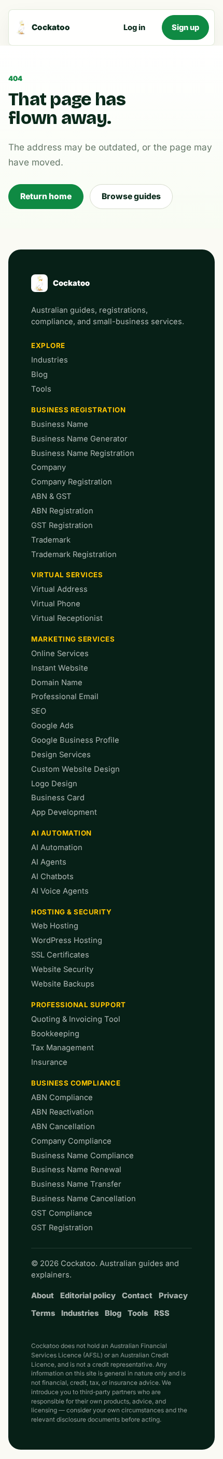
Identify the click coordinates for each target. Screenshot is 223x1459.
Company (48, 467)
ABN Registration (62, 511)
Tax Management (62, 1047)
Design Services (61, 754)
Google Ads (52, 725)
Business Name (59, 424)
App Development (64, 812)
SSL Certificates (60, 955)
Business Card (58, 797)
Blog (39, 374)
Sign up (185, 27)
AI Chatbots (52, 876)
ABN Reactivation (62, 1112)
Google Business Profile (75, 740)
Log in (134, 27)
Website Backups (62, 984)
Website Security (62, 969)
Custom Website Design (75, 769)
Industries (49, 360)
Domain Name (56, 682)
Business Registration (78, 410)
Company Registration (71, 482)
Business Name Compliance (82, 1155)
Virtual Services (67, 575)
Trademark (51, 540)
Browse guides (131, 196)
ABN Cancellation (63, 1126)
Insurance (49, 1062)
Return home (46, 196)
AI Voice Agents (60, 891)
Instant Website (59, 668)
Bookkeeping (55, 1033)
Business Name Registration (82, 453)
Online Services (60, 653)
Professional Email (65, 696)
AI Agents (48, 862)
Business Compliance (75, 1083)
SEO (38, 711)
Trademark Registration (74, 554)
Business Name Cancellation (83, 1198)
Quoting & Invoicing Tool (75, 1019)
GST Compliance (61, 1213)
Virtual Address (59, 589)
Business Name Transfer (76, 1184)
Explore (48, 345)
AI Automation (61, 833)
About (42, 1295)
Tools (41, 389)
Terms (43, 1313)
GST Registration (62, 525)
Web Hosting (54, 925)
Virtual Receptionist (67, 618)
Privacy (173, 1295)
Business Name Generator (79, 438)
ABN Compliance (62, 1097)
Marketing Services (73, 639)
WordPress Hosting (66, 940)
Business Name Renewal (76, 1169)
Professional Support (78, 1005)
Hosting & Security (71, 912)
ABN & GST (51, 496)
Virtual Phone (55, 603)
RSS (162, 1313)
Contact (137, 1295)
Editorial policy (88, 1295)
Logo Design (54, 783)
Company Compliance (71, 1141)
